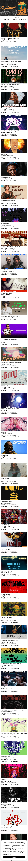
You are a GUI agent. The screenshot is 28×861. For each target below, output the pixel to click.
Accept (14, 857)
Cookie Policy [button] (21, 851)
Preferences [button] (8, 854)
